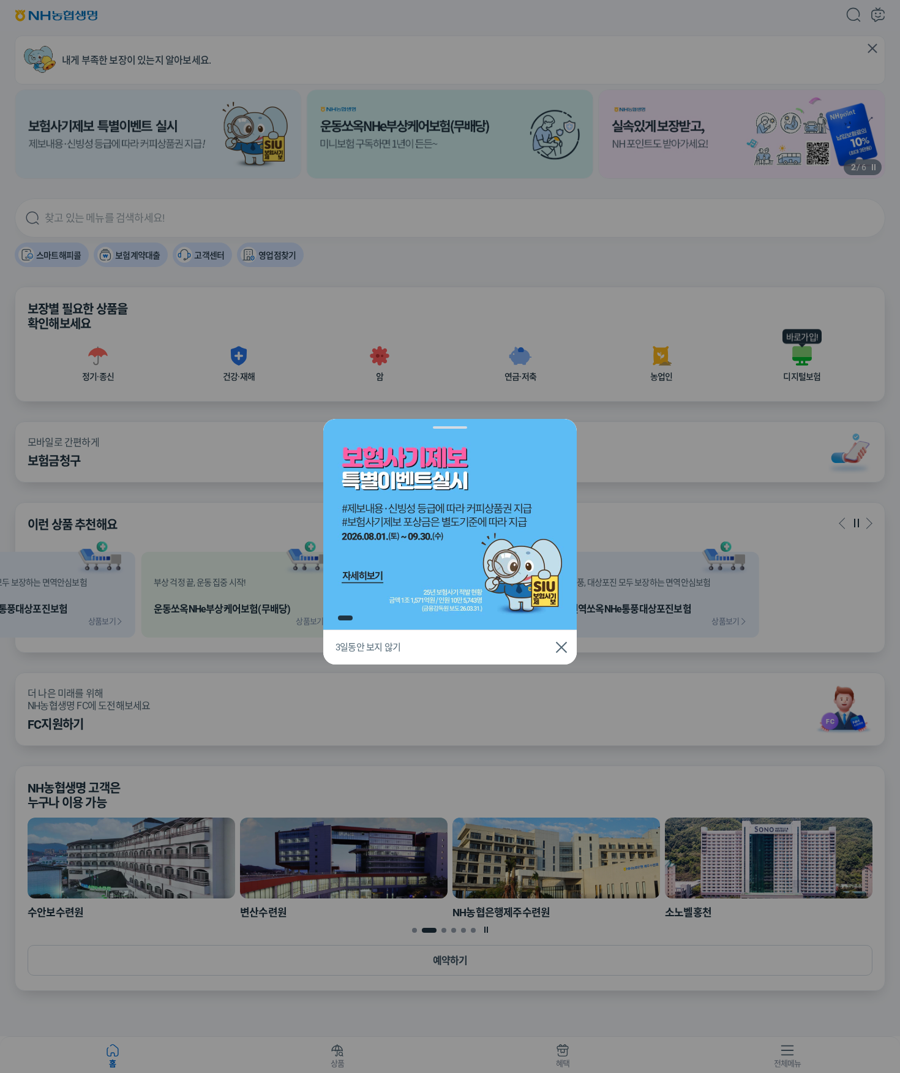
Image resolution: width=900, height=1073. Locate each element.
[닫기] (561, 647)
